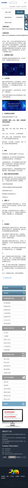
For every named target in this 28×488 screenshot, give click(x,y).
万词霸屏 (6, 336)
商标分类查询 (7, 388)
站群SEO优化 (7, 339)
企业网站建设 (7, 313)
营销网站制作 (7, 309)
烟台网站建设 (12, 6)
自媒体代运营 (8, 22)
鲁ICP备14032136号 (14, 480)
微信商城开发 (8, 17)
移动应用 (18, 6)
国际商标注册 (7, 395)
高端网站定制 (7, 306)
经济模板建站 (7, 303)
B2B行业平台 (7, 320)
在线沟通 (6, 293)
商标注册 (6, 382)
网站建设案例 (7, 323)
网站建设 (3, 476)
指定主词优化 (7, 343)
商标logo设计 (7, 399)
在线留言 (6, 403)
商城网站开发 (7, 316)
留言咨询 (6, 287)
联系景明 (3, 478)
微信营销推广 (19, 17)
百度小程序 (23, 6)
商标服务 (6, 385)
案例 (8, 476)
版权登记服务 (7, 392)
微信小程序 (8, 12)
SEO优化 (6, 332)
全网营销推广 (7, 350)
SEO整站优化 (7, 346)
